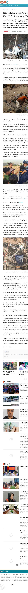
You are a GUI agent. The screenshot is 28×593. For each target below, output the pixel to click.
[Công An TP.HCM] (19, 376)
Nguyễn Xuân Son (15, 579)
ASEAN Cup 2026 (8, 579)
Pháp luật (5, 10)
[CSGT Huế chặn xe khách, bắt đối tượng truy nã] (11, 483)
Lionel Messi (3, 580)
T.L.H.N (5, 354)
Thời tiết (24, 577)
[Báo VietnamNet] (21, 425)
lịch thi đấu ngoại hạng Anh (11, 577)
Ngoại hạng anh (19, 577)
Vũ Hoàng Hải (14, 580)
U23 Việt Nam (19, 580)
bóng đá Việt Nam (4, 574)
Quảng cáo (1, 589)
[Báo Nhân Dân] (6, 31)
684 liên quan (19, 31)
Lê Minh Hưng (8, 580)
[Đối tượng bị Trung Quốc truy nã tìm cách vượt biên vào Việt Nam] (11, 548)
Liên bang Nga (25, 580)
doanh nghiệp (3, 577)
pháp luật (22, 574)
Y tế (24, 199)
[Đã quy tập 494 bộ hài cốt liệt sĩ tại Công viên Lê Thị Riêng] (11, 535)
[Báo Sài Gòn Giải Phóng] (21, 508)
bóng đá (17, 574)
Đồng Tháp (6, 356)
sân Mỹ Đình (25, 579)
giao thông (2, 579)
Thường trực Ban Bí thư (16, 576)
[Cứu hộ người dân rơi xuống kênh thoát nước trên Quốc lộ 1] (10, 366)
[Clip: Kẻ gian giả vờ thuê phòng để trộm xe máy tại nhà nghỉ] (11, 561)
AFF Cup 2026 (23, 576)
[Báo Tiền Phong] (21, 493)
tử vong (21, 202)
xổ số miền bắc (8, 576)
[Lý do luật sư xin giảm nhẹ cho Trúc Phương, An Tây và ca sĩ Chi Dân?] (11, 388)
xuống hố (19, 354)
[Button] (8, 31)
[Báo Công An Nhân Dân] (22, 438)
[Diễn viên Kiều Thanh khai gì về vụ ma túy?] (11, 496)
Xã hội (26, 574)
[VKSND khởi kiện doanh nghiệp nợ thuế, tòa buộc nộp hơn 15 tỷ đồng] (11, 427)
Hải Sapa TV (13, 574)
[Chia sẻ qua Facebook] (4, 347)
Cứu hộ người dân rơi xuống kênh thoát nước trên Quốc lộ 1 (9, 373)
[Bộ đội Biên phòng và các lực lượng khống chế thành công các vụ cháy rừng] (11, 522)
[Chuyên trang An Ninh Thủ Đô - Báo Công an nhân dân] (20, 400)
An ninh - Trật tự (13, 10)
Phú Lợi (15, 354)
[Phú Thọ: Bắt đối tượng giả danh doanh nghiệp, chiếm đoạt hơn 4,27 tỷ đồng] (11, 414)
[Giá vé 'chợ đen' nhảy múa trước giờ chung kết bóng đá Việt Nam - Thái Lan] (11, 401)
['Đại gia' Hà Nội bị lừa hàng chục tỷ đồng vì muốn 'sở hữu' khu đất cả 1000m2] (11, 456)
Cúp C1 (9, 574)
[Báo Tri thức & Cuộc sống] (21, 387)
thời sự (20, 579)
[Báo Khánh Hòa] (4, 376)
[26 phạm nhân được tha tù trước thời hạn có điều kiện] (11, 471)
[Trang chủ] (4, 2)
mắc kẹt (15, 64)
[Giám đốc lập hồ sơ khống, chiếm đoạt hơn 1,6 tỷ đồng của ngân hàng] (11, 439)
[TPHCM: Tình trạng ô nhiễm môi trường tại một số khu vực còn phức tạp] (11, 509)
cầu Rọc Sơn (10, 354)
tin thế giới (3, 576)
